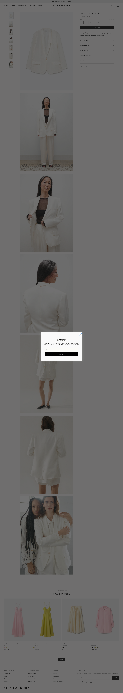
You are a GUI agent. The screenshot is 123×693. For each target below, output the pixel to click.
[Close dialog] (80, 334)
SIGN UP (61, 354)
